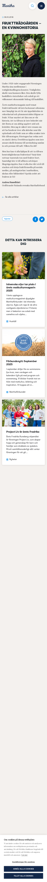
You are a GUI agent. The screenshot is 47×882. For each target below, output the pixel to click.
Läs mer (24, 855)
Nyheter (7, 219)
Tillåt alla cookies (23, 876)
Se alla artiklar (12, 197)
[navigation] (8, 6)
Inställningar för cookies (23, 862)
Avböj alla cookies (23, 869)
